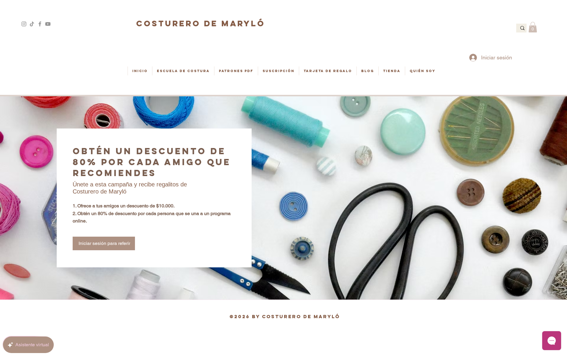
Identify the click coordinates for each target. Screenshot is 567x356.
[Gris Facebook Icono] (40, 24)
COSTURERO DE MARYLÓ (200, 23)
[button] (532, 27)
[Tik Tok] (32, 24)
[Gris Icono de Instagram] (24, 24)
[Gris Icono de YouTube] (48, 24)
